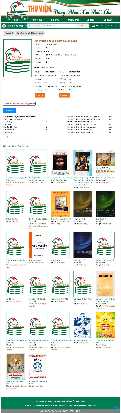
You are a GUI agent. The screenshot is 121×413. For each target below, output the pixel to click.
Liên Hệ (90, 20)
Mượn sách (40, 95)
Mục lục (9, 110)
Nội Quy (55, 20)
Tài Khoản (114, 26)
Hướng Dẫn (73, 20)
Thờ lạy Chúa (55, 260)
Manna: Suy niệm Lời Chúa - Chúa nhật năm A (105, 300)
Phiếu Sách (100, 26)
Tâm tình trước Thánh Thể (82, 340)
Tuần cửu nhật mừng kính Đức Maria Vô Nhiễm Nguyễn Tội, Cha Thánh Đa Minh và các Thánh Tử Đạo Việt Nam (83, 181)
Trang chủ (9, 33)
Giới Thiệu (37, 20)
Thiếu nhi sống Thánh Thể (105, 178)
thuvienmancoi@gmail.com (85, 405)
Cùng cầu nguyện (35, 260)
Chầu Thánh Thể (11, 219)
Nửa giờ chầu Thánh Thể (59, 299)
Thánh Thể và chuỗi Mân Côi (61, 219)
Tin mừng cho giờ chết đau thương (30, 33)
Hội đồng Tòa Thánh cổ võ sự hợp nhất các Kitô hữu (39, 179)
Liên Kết (108, 20)
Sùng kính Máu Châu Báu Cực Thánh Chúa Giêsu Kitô (61, 179)
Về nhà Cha (10, 299)
